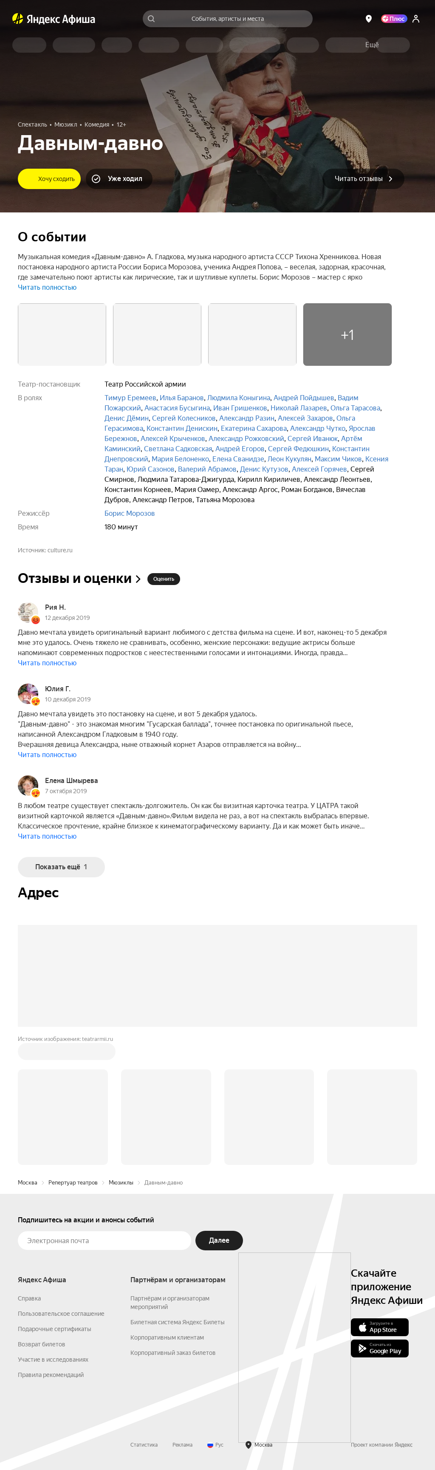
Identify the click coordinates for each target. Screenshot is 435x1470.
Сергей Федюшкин (298, 449)
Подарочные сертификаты (54, 1329)
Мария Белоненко (180, 459)
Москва (27, 1182)
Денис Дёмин (127, 418)
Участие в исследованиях (53, 1359)
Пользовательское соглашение (61, 1313)
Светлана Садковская (178, 449)
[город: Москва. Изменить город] (368, 18)
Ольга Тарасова (355, 408)
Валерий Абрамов (207, 469)
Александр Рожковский (246, 439)
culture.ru (60, 550)
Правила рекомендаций (51, 1374)
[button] (372, 45)
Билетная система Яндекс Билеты (177, 1322)
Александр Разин (246, 418)
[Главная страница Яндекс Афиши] (17, 18)
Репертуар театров (73, 1182)
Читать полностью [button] (47, 287)
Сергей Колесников (184, 418)
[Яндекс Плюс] (394, 18)
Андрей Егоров (240, 449)
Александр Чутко (317, 428)
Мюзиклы (121, 1182)
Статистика (144, 1445)
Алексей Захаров (305, 418)
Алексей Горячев (319, 469)
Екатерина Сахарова (254, 428)
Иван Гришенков (240, 408)
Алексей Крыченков (173, 439)
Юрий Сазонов (151, 469)
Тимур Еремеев (130, 398)
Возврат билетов (41, 1344)
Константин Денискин (182, 428)
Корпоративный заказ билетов (173, 1352)
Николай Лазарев (299, 408)
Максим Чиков (338, 459)
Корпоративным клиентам (167, 1337)
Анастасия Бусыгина (177, 408)
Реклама (182, 1445)
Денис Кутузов (264, 469)
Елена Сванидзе (238, 459)
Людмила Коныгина (238, 398)
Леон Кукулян (289, 459)
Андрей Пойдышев (304, 398)
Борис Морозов (130, 513)
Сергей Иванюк (313, 439)
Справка (29, 1298)
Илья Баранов (182, 398)
